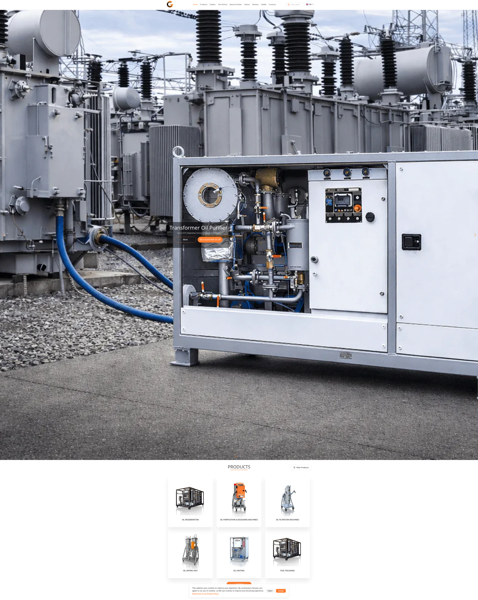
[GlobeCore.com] (170, 4)
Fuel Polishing (287, 571)
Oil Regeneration (190, 520)
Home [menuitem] (195, 4)
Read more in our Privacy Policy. (205, 594)
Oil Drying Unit (190, 571)
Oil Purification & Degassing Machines (239, 520)
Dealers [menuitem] (212, 4)
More (185, 239)
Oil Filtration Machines (287, 520)
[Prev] (4, 235)
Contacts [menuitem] (272, 4)
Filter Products (301, 467)
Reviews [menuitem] (255, 4)
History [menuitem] (247, 4)
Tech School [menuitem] (222, 4)
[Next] (474, 235)
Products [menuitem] (203, 4)
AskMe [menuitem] (263, 4)
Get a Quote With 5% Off (210, 239)
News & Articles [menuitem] (236, 4)
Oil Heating (238, 571)
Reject (270, 591)
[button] (235, 456)
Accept (281, 591)
